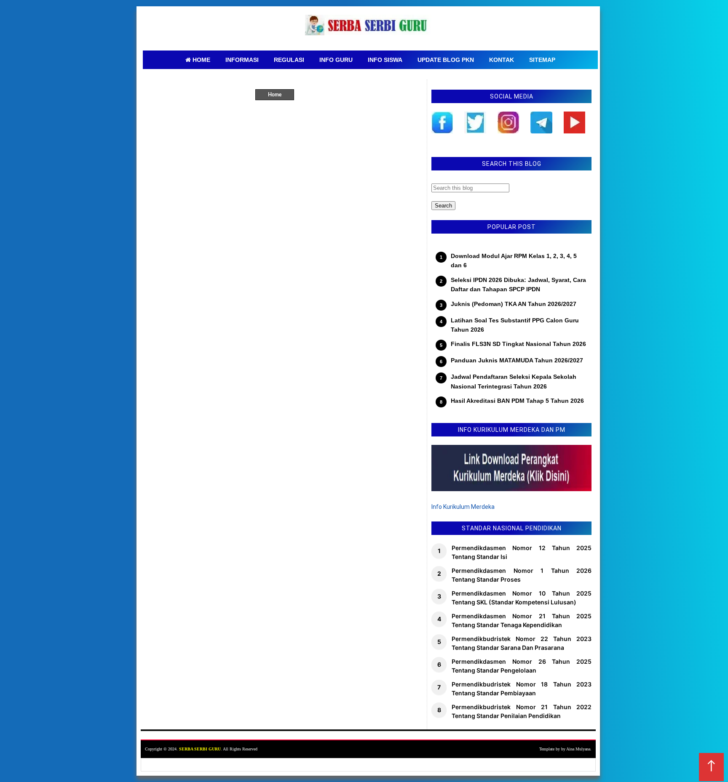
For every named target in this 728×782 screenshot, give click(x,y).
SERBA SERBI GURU (200, 749)
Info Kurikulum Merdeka (463, 506)
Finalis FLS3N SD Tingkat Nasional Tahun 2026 (518, 343)
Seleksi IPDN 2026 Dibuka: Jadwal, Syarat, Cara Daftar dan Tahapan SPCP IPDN (518, 285)
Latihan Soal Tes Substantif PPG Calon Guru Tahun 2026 (515, 325)
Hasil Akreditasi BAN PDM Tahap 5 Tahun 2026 (517, 400)
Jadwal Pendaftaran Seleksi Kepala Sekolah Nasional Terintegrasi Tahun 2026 (513, 381)
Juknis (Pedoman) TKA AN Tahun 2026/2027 (513, 304)
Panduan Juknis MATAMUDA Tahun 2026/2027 (517, 360)
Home (274, 94)
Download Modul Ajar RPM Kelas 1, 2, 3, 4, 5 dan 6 (514, 261)
